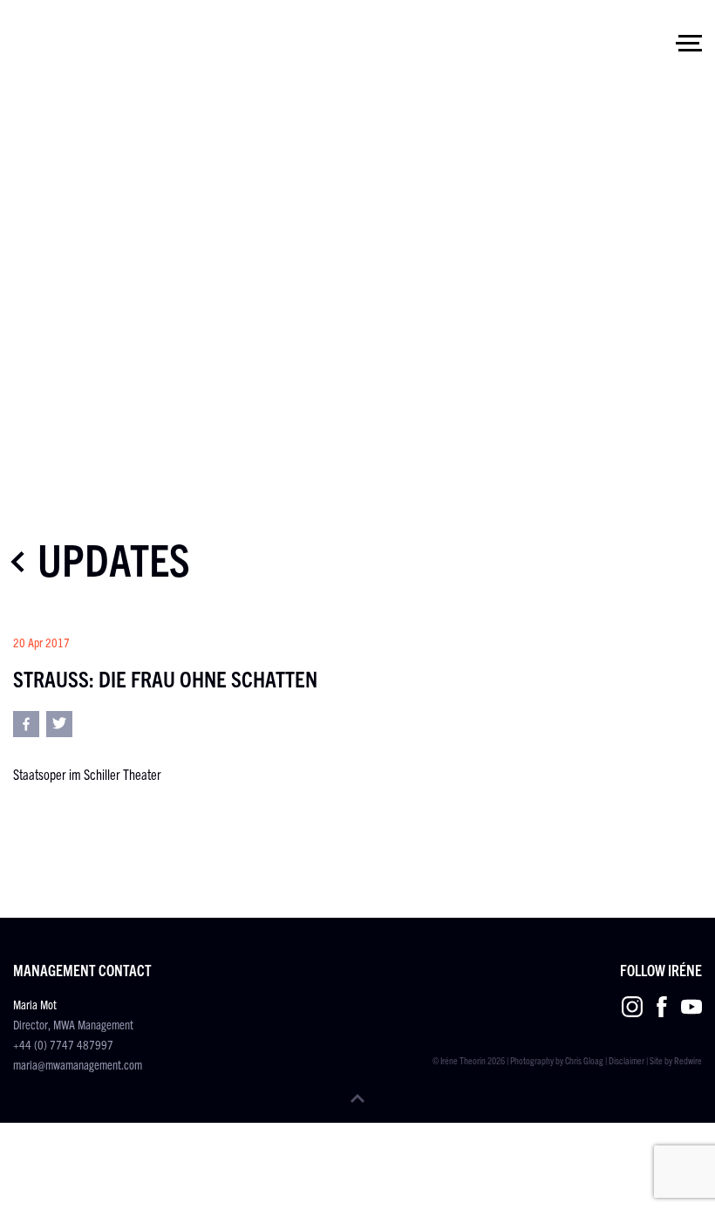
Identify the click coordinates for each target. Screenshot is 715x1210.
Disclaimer (626, 1060)
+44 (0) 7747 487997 (63, 1044)
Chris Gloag (584, 1060)
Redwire (688, 1060)
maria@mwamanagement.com (77, 1064)
